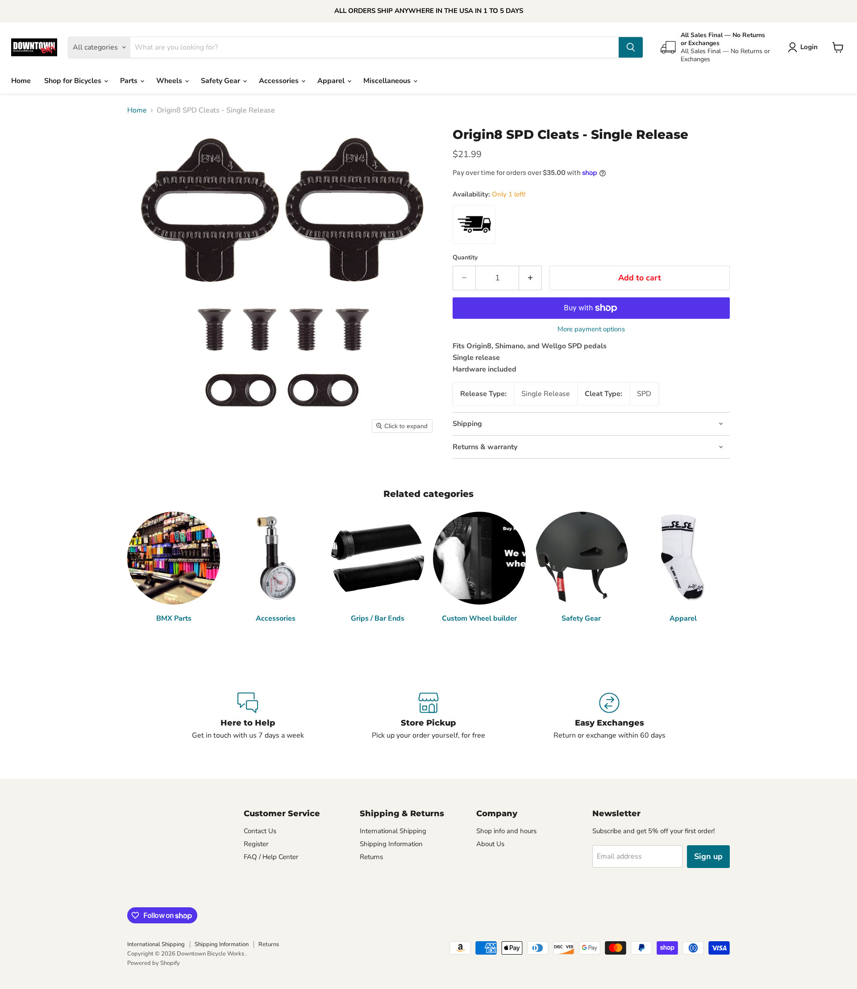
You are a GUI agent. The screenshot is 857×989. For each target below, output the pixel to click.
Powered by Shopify (153, 963)
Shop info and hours (506, 830)
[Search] (631, 47)
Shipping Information (391, 843)
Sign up (708, 856)
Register (256, 843)
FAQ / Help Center (271, 856)
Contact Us (260, 830)
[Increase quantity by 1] (530, 278)
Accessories (279, 81)
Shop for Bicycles (73, 81)
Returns (371, 856)
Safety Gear (221, 81)
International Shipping (393, 830)
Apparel (331, 81)
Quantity (465, 257)
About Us (490, 843)
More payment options (591, 329)
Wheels (170, 81)
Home (21, 81)
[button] (804, 47)
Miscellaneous (387, 81)
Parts (129, 81)
